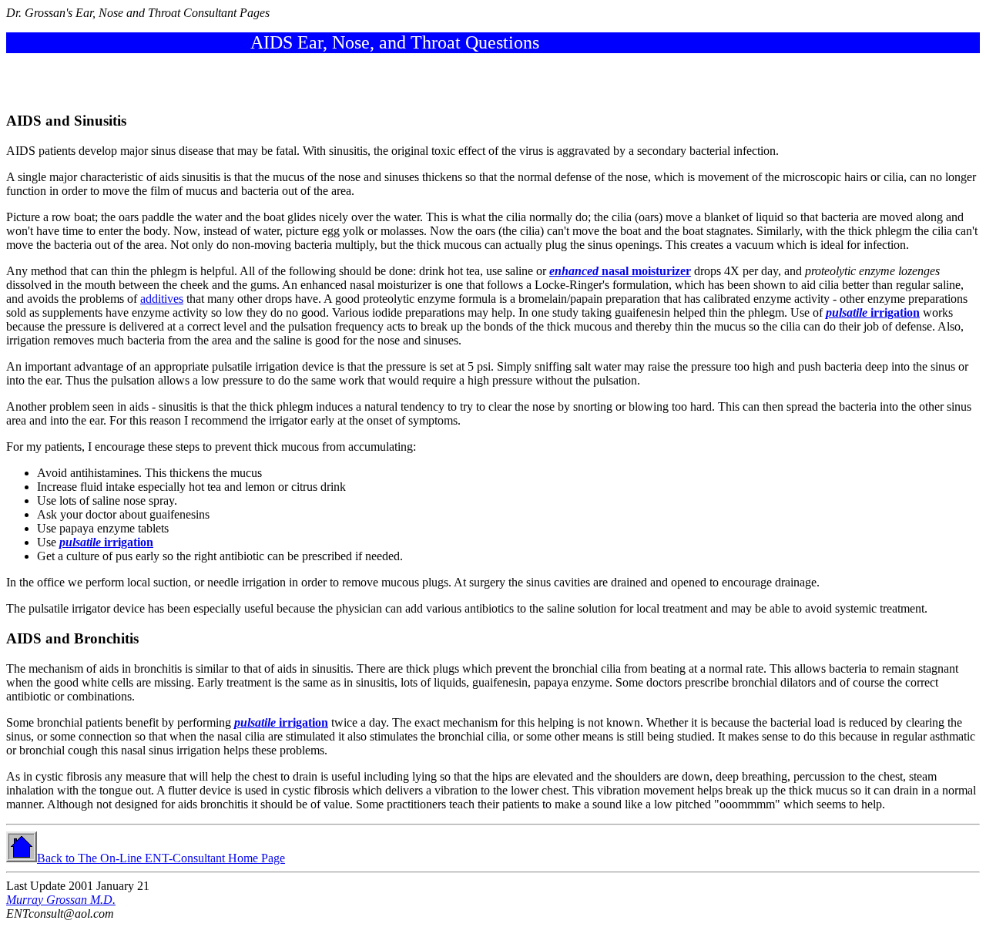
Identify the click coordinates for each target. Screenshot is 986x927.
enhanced (574, 270)
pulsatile (846, 312)
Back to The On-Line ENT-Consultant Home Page (161, 858)
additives (161, 298)
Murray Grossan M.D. (61, 899)
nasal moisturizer (645, 270)
